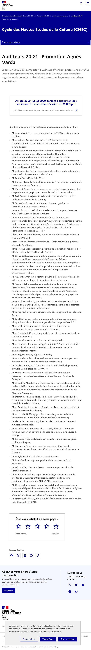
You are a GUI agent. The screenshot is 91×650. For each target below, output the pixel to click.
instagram (69, 591)
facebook (83, 585)
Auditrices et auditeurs (60, 16)
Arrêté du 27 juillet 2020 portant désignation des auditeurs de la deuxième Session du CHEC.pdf (46, 102)
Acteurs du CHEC (43, 16)
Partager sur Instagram (31, 555)
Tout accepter (67, 639)
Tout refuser (47, 639)
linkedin (76, 585)
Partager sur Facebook (11, 555)
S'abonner (8, 590)
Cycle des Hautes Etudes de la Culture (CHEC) (18, 16)
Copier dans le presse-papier (38, 555)
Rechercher (81, 3)
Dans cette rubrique (12, 42)
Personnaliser (29, 639)
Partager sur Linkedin (24, 555)
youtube (76, 591)
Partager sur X (18, 555)
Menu (87, 3)
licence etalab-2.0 (50, 647)
